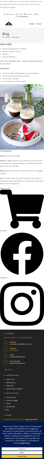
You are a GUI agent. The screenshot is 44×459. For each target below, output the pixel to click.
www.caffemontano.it (17, 363)
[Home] (3, 37)
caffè (9, 161)
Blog (7, 410)
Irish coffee (15, 37)
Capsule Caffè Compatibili (14, 389)
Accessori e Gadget (12, 400)
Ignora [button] (13, 7)
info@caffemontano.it (17, 357)
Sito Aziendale (10, 407)
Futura (36, 73)
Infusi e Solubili (10, 397)
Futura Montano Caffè (12, 61)
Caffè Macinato (11, 383)
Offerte (8, 404)
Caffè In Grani (10, 379)
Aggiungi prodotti (31, 419)
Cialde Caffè (9, 386)
